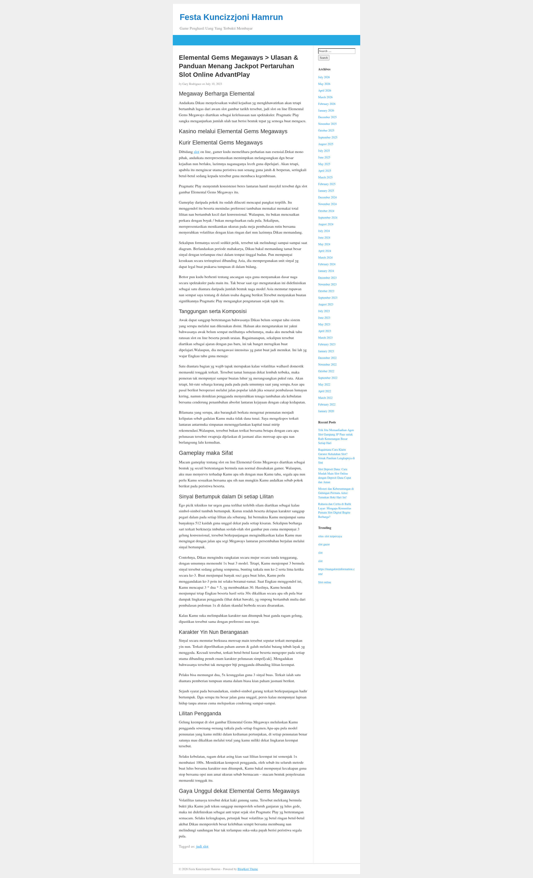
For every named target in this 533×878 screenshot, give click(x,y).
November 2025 (327, 124)
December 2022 (327, 358)
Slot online (324, 582)
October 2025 (326, 130)
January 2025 (326, 191)
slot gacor (324, 544)
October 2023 (326, 291)
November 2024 (327, 204)
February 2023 (326, 344)
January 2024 (326, 271)
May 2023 (324, 324)
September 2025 (327, 137)
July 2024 (324, 231)
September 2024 (327, 217)
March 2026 (325, 97)
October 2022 (326, 371)
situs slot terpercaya (330, 536)
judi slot (202, 846)
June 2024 (324, 237)
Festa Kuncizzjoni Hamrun (231, 17)
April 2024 (324, 251)
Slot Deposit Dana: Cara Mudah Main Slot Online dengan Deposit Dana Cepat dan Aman (334, 475)
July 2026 (324, 77)
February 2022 (326, 404)
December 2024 (327, 197)
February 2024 (326, 264)
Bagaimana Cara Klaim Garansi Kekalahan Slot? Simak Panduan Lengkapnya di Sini (336, 456)
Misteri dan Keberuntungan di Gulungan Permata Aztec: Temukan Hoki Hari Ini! (336, 493)
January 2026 (326, 110)
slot (196, 151)
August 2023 (325, 304)
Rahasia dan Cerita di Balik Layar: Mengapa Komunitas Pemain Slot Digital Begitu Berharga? (334, 510)
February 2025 (326, 184)
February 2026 (326, 104)
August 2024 (325, 224)
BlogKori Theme (248, 869)
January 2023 (326, 351)
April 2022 (324, 391)
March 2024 (325, 257)
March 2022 (325, 398)
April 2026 (324, 90)
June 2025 (324, 157)
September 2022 (327, 378)
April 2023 (324, 331)
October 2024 (326, 211)
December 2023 (327, 278)
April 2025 (324, 171)
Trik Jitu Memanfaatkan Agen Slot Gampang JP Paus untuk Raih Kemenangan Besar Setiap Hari (336, 436)
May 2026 (324, 84)
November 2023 (327, 284)
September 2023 (327, 298)
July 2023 (324, 311)
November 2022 (327, 364)
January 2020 (326, 411)
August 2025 (325, 144)
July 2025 (324, 151)
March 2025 (325, 177)
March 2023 (325, 338)
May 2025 (324, 164)
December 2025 (327, 117)
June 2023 (324, 318)
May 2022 (324, 384)
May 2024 (324, 244)
